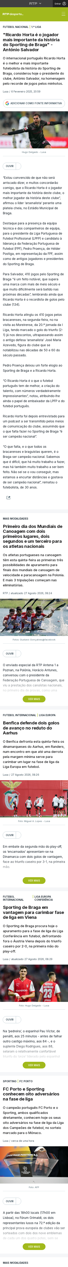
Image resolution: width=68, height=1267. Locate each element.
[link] (20, 13)
